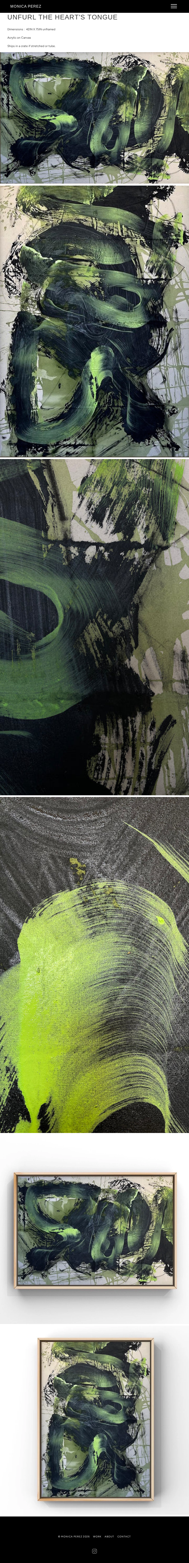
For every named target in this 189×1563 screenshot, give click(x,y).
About (109, 1536)
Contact (124, 1536)
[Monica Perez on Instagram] (94, 1552)
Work (97, 1536)
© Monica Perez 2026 (74, 1536)
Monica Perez (25, 6)
